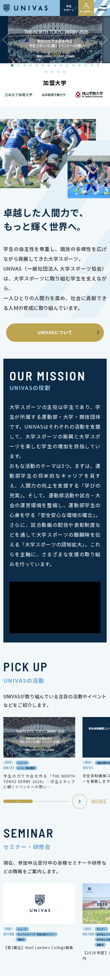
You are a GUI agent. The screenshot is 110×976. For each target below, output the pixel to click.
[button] (104, 39)
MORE (99, 801)
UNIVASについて (55, 332)
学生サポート (69, 8)
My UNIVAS (86, 11)
